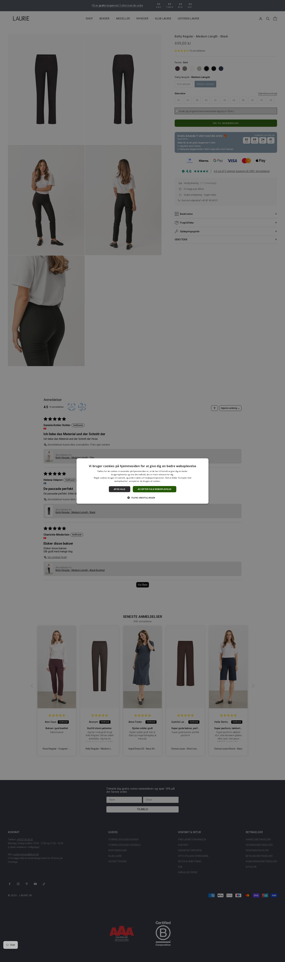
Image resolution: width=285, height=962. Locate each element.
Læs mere (166, 481)
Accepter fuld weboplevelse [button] (154, 489)
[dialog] (142, 481)
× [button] (205, 462)
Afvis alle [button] (119, 489)
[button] (142, 497)
